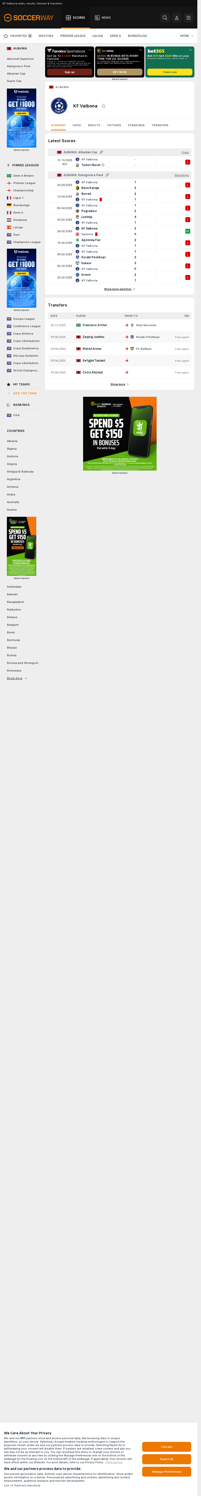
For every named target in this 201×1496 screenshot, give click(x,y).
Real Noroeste (146, 325)
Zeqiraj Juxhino (93, 337)
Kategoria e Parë (18, 66)
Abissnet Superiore (20, 59)
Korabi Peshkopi (148, 337)
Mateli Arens (92, 349)
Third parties (114, 1462)
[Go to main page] (31, 18)
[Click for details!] (119, 162)
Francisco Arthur (95, 325)
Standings (136, 125)
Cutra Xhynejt (93, 372)
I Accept (167, 1447)
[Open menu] (188, 18)
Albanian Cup (16, 74)
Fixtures (114, 125)
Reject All (166, 1459)
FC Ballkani (143, 349)
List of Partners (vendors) (22, 1485)
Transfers (159, 125)
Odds (77, 125)
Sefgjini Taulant (94, 361)
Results (94, 125)
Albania (62, 87)
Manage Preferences (166, 1471)
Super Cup (14, 81)
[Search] (165, 18)
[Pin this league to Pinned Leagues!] (101, 152)
